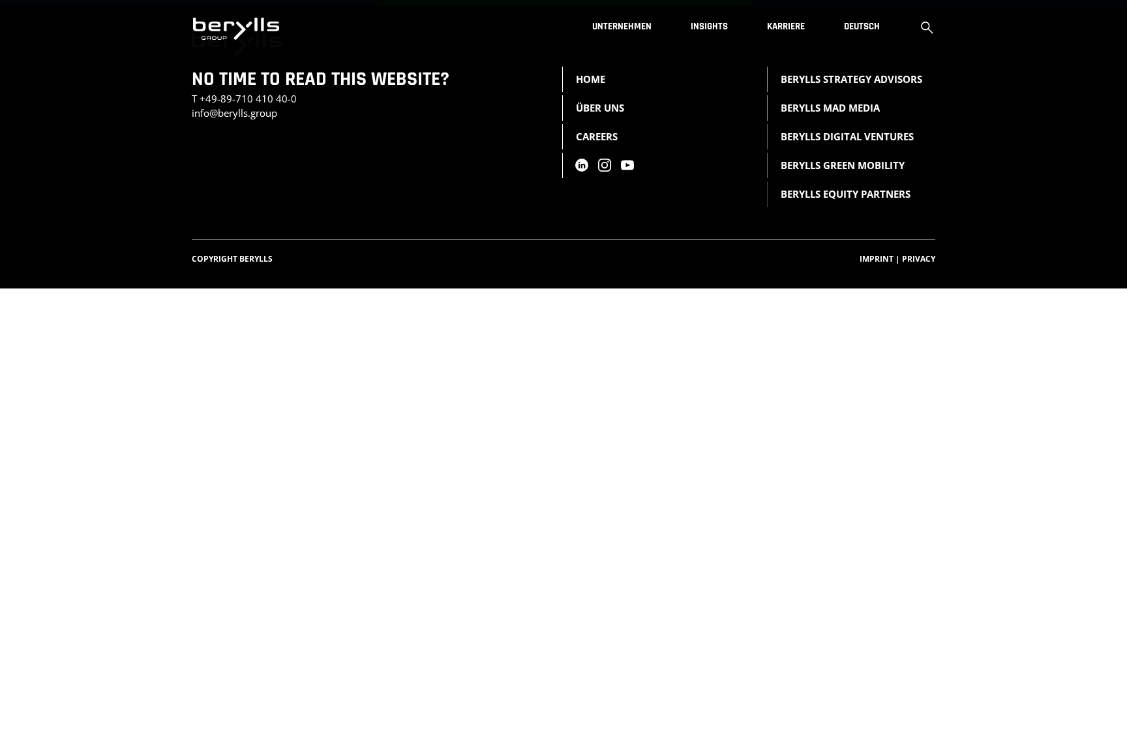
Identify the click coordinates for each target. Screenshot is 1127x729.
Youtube (627, 165)
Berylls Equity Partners (845, 193)
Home (590, 78)
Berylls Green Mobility (843, 165)
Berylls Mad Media (830, 107)
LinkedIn (581, 165)
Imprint (880, 258)
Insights (709, 26)
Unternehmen (622, 26)
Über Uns (600, 107)
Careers (597, 136)
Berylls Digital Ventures (847, 136)
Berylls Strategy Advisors (851, 78)
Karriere (786, 26)
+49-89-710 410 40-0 (248, 98)
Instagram (604, 165)
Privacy (918, 258)
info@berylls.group (234, 112)
